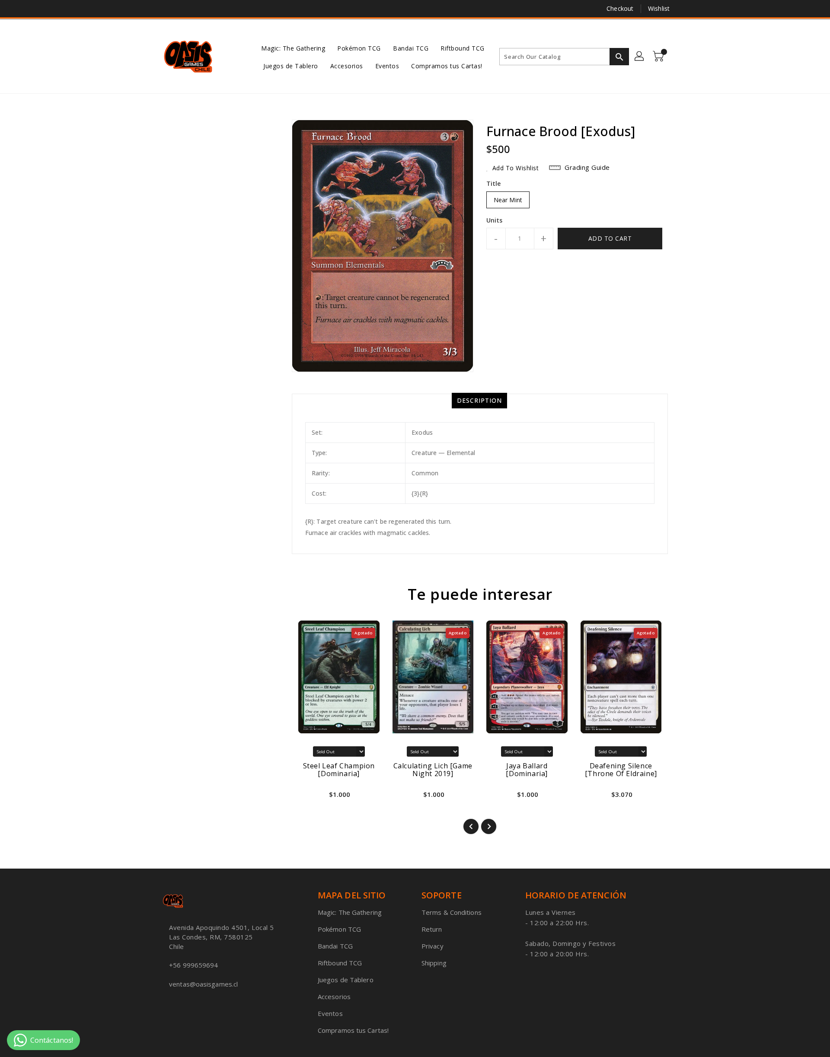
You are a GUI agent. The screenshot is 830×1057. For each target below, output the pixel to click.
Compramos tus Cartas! (353, 1030)
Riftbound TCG (340, 962)
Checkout (620, 8)
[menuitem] (293, 48)
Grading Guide (587, 167)
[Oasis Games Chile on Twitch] (199, 8)
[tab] (479, 400)
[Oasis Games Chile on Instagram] (182, 8)
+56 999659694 (193, 965)
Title (493, 183)
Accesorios (334, 996)
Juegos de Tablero (346, 979)
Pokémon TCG (339, 929)
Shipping (434, 962)
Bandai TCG (335, 946)
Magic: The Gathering (350, 912)
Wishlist (659, 8)
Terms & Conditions (451, 912)
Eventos (330, 1013)
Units (494, 220)
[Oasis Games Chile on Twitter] (166, 8)
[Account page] (639, 56)
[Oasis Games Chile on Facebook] (150, 8)
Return (431, 929)
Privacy (432, 946)
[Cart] (659, 56)
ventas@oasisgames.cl (203, 984)
